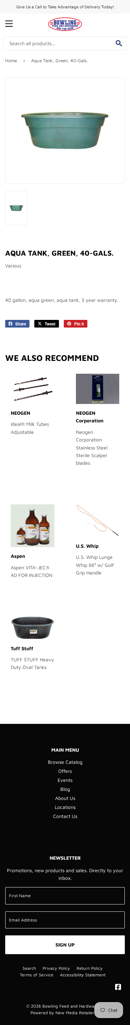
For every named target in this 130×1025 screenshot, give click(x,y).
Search (29, 968)
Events (65, 780)
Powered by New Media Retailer (62, 1012)
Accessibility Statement (82, 974)
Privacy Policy (56, 968)
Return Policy (90, 968)
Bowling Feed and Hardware (70, 1006)
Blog (65, 789)
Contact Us (65, 816)
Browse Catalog (65, 762)
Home (11, 60)
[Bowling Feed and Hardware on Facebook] (118, 988)
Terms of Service (36, 974)
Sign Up (65, 945)
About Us (65, 798)
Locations (65, 807)
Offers (65, 771)
